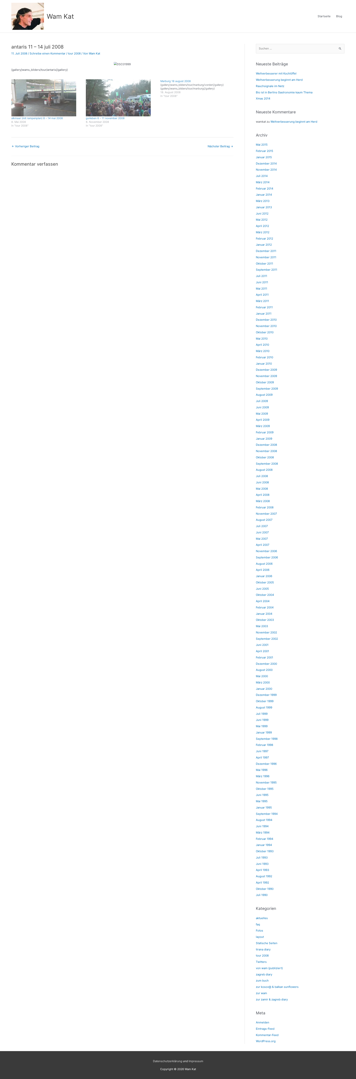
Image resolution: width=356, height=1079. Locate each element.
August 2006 (264, 563)
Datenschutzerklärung (167, 1061)
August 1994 (264, 820)
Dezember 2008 (266, 444)
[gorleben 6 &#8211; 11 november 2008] (121, 97)
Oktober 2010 (264, 332)
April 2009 (262, 419)
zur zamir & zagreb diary (272, 999)
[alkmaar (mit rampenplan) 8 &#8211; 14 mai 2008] (46, 97)
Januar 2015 (264, 157)
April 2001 (262, 651)
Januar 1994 (264, 845)
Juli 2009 (262, 401)
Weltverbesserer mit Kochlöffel (276, 73)
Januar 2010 (264, 363)
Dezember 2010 (266, 319)
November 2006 (266, 551)
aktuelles (262, 918)
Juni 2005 (262, 588)
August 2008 (264, 470)
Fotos (259, 930)
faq (258, 924)
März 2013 (263, 201)
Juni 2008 (262, 482)
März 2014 (263, 182)
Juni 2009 (262, 407)
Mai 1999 (262, 726)
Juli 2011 (261, 276)
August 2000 (264, 670)
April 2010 (262, 344)
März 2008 (263, 501)
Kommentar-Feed (267, 1035)
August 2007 (264, 520)
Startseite (324, 16)
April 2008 (262, 495)
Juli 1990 (262, 895)
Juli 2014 (262, 176)
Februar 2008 (264, 507)
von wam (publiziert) (269, 968)
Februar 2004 (265, 607)
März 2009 (263, 426)
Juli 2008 (262, 476)
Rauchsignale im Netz (270, 86)
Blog (339, 16)
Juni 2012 (262, 213)
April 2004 (263, 601)
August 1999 (264, 707)
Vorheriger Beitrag (25, 146)
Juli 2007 (262, 526)
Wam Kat (60, 16)
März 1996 (262, 776)
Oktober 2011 (264, 263)
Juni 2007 (262, 532)
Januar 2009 (264, 438)
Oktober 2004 (265, 595)
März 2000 (263, 682)
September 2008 (267, 463)
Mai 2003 (262, 626)
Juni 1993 (262, 864)
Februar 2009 (264, 432)
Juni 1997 (262, 751)
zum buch (262, 980)
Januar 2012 (264, 244)
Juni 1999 (262, 720)
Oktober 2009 (265, 382)
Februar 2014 (264, 188)
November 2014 (266, 169)
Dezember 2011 (266, 251)
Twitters (261, 962)
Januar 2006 (264, 576)
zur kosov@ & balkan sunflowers (277, 987)
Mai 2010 (262, 338)
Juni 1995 (262, 795)
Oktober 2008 (265, 457)
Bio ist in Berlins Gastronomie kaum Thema (284, 92)
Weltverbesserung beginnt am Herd (279, 80)
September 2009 (267, 388)
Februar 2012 (264, 238)
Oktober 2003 (265, 620)
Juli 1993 (262, 857)
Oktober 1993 (265, 851)
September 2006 (267, 557)
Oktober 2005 (265, 582)
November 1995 (266, 782)
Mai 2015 (262, 144)
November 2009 (266, 376)
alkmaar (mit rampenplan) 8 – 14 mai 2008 (37, 118)
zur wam (261, 993)
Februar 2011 (264, 307)
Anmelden (262, 1022)
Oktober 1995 (264, 789)
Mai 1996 (262, 770)
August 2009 (264, 394)
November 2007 (266, 513)
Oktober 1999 (264, 701)
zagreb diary (264, 974)
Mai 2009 (262, 413)
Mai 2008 (262, 488)
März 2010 (262, 351)
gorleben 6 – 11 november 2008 (105, 118)
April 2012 (262, 226)
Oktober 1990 (264, 889)
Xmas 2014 (263, 98)
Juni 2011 (262, 282)
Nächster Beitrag (220, 146)
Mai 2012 (262, 219)
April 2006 (262, 570)
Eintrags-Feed (265, 1028)
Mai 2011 (261, 288)
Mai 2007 (262, 538)
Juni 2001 (262, 645)
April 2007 (262, 545)
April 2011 (262, 294)
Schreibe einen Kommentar (47, 53)
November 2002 (266, 632)
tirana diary (263, 949)
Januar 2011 (263, 313)
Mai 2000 (262, 676)
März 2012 (262, 232)
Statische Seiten (266, 943)
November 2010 (266, 326)
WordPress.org (266, 1041)
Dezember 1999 (266, 695)
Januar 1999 (264, 732)
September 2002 (267, 638)
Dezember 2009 (266, 369)
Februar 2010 (264, 357)
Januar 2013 (264, 207)
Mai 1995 (262, 801)
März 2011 (262, 301)
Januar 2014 (264, 194)
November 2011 (266, 257)
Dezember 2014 (266, 163)
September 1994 (267, 814)
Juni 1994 (262, 826)
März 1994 (263, 832)
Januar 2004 (264, 613)
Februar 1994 (264, 839)
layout (260, 937)
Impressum (196, 1061)
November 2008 (266, 451)
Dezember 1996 (266, 764)
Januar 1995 (264, 807)
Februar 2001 (264, 657)
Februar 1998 (264, 745)
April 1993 (262, 870)
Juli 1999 (262, 714)
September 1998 (267, 739)
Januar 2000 (264, 688)
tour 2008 (74, 53)
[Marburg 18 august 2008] (197, 88)
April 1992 (262, 882)
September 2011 (266, 269)
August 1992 (264, 876)
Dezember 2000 (266, 663)
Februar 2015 (264, 151)
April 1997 (262, 757)
